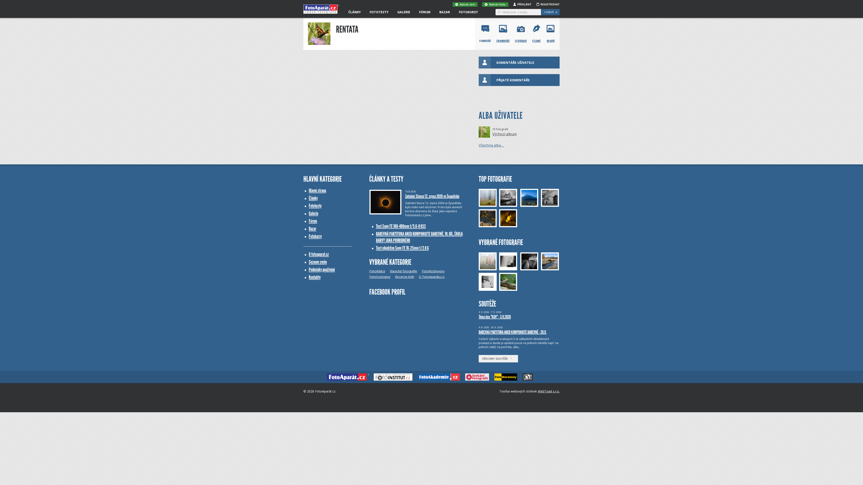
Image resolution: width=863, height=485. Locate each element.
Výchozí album (504, 134)
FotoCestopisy (379, 277)
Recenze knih (404, 277)
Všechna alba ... (491, 145)
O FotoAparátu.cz (432, 277)
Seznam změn (318, 262)
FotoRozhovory (433, 271)
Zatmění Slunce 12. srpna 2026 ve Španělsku (432, 196)
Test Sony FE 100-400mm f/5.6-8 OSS (401, 226)
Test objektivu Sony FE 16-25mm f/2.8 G (402, 248)
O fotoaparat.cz (319, 254)
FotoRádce (377, 271)
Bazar (444, 12)
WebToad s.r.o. (549, 391)
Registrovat (550, 4)
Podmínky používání (322, 270)
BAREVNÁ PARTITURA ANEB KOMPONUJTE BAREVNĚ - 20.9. (513, 332)
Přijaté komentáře (513, 80)
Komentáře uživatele (515, 62)
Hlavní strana (317, 190)
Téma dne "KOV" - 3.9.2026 (495, 317)
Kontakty (315, 277)
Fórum (424, 12)
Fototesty (379, 12)
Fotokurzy (468, 12)
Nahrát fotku (497, 4)
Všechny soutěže (496, 359)
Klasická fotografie (403, 271)
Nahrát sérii (467, 4)
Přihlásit (524, 4)
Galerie (403, 12)
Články (354, 12)
